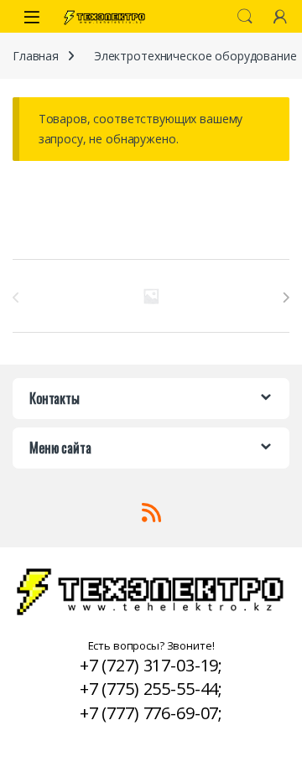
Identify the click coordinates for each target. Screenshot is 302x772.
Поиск (245, 17)
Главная (36, 56)
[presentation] (285, 297)
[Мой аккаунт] (280, 16)
